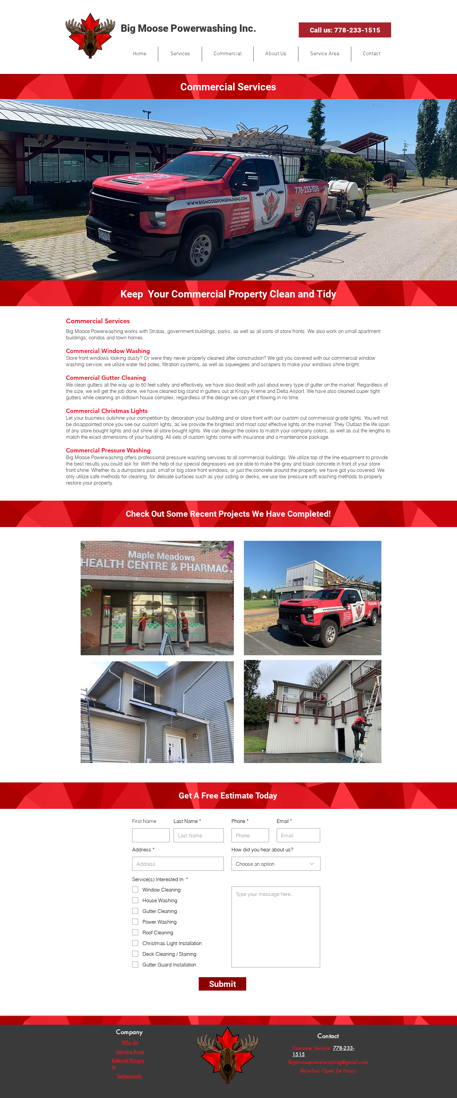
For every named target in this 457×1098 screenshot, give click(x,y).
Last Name (186, 821)
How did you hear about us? (262, 849)
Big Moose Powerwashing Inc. (188, 28)
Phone (238, 821)
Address (141, 849)
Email (283, 821)
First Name (144, 821)
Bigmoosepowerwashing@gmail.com (328, 1062)
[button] (180, 54)
